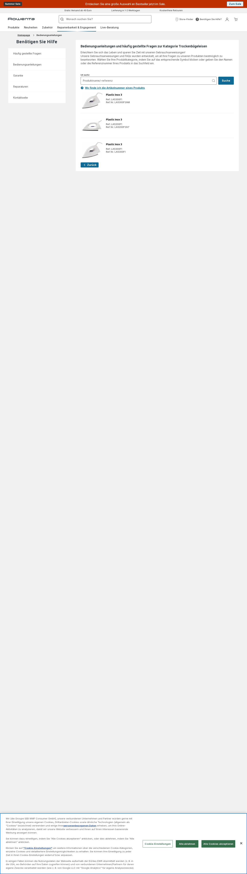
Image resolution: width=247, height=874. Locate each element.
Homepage (24, 35)
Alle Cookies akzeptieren (218, 843)
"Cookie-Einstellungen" (37, 848)
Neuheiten (30, 27)
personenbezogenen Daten (79, 825)
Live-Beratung (110, 27)
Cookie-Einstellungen (158, 843)
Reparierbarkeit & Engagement (76, 27)
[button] (184, 19)
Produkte (13, 27)
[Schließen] (241, 843)
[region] (123, 843)
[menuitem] (13, 27)
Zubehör (47, 27)
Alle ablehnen (187, 843)
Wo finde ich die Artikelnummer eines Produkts (115, 87)
